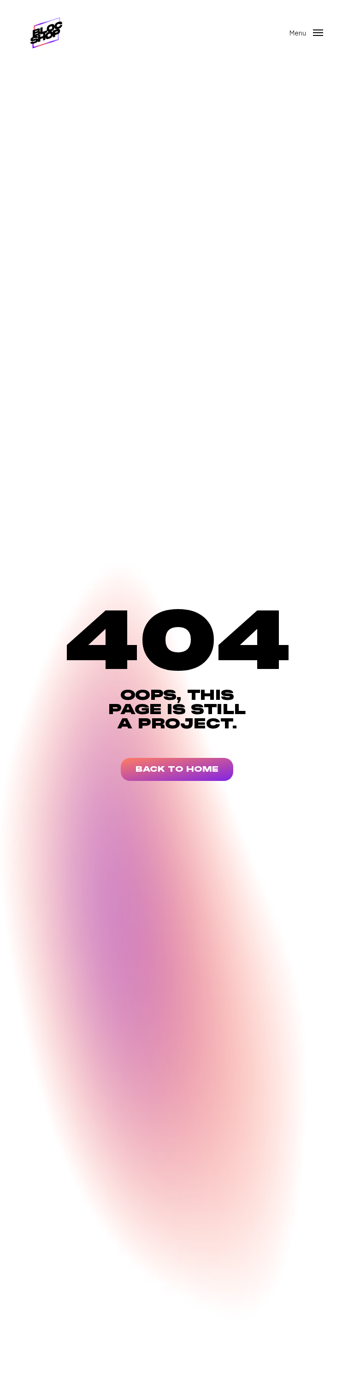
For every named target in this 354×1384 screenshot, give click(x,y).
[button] (306, 31)
